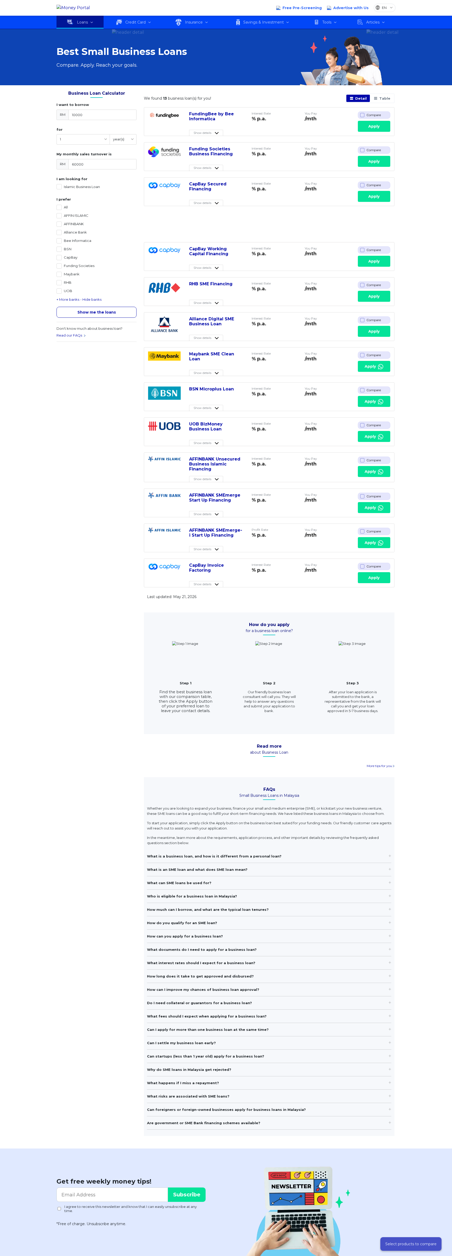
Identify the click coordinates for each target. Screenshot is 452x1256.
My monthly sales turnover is (84, 154)
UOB (68, 291)
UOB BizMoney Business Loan (206, 426)
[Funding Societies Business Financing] (164, 154)
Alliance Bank (75, 232)
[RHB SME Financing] (164, 289)
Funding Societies (79, 266)
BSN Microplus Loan (211, 389)
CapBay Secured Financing (208, 186)
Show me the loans (96, 312)
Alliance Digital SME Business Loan (211, 321)
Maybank (72, 274)
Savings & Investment (263, 22)
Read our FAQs (69, 335)
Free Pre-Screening (302, 7)
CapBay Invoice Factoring (206, 568)
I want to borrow (72, 105)
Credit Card (135, 22)
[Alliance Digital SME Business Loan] (164, 324)
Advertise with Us (351, 7)
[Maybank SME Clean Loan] (164, 359)
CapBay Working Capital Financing (208, 251)
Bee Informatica (77, 240)
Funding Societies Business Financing (211, 151)
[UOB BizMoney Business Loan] (164, 429)
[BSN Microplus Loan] (164, 394)
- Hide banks (90, 299)
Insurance (194, 22)
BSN (67, 249)
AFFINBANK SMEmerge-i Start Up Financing (215, 533)
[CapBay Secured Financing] (164, 189)
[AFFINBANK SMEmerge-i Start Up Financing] (164, 535)
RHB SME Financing (211, 283)
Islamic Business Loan (82, 187)
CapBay (70, 257)
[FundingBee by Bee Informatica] (164, 119)
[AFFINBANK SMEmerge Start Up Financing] (164, 500)
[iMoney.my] (73, 8)
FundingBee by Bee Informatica (211, 116)
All (66, 207)
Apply (374, 126)
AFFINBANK (74, 224)
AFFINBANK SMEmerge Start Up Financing (214, 498)
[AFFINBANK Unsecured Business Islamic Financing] (164, 464)
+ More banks (67, 299)
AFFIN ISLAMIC (76, 215)
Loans (82, 22)
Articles (373, 22)
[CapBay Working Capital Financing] (164, 254)
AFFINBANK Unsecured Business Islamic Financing (214, 464)
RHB (67, 282)
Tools (326, 22)
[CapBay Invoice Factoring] (164, 570)
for (59, 129)
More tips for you (380, 766)
